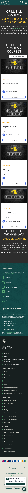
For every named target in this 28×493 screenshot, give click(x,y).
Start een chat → (15, 484)
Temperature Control (9, 127)
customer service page (8, 273)
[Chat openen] (24, 489)
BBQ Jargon (6, 170)
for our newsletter (10, 332)
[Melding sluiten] (24, 478)
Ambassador (15, 91)
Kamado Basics (16, 134)
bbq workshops (19, 249)
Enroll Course (14, 97)
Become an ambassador (10, 83)
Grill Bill (9, 91)
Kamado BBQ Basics (9, 213)
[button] (26, 2)
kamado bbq (17, 28)
